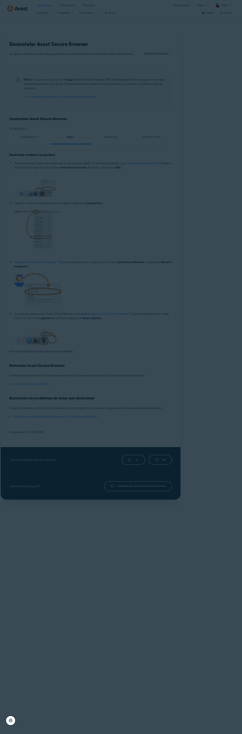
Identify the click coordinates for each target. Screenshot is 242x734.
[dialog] (121, 367)
